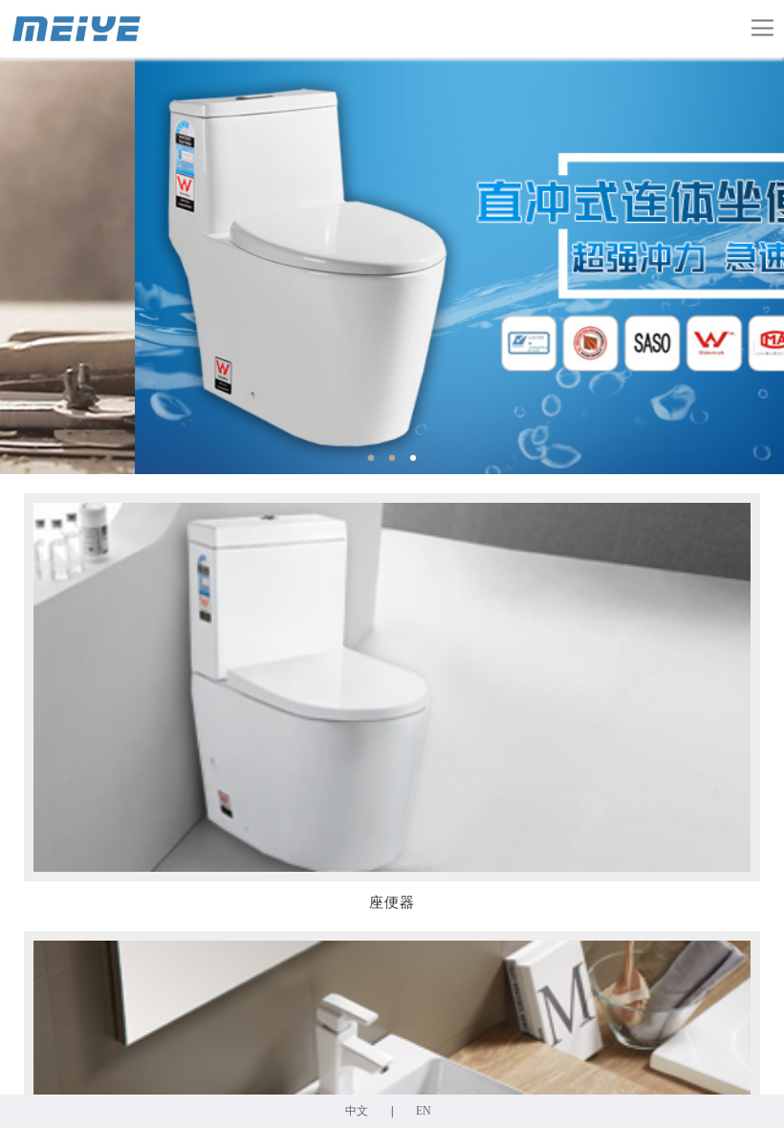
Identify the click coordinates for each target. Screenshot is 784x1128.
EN (423, 1110)
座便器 (392, 902)
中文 (356, 1110)
